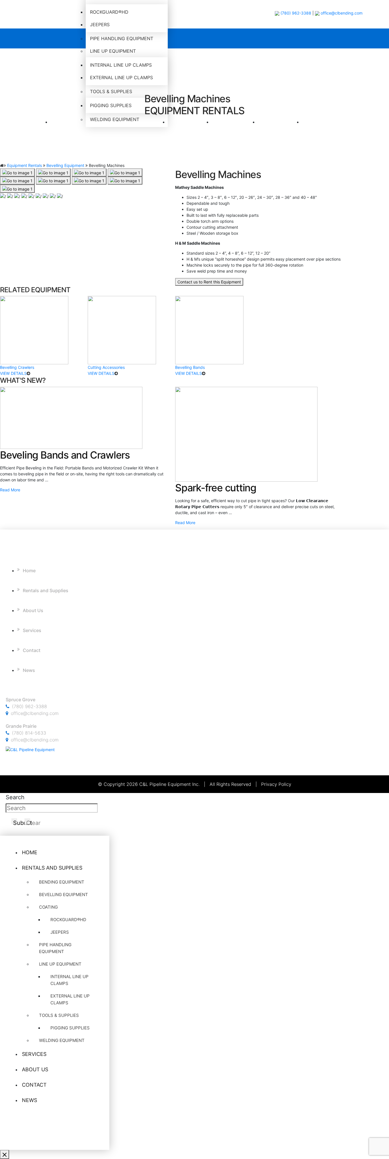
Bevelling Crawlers (17, 367)
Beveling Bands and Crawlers (65, 455)
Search (15, 797)
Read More (10, 489)
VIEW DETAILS (13, 373)
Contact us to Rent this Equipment (209, 281)
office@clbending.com (342, 13)
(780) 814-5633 (29, 733)
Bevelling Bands (190, 367)
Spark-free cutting (215, 488)
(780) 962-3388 (295, 13)
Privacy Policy (276, 784)
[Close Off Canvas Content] (4, 1154)
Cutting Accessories (106, 367)
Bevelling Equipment (65, 165)
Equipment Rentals (24, 165)
